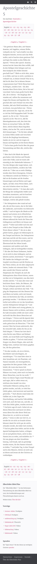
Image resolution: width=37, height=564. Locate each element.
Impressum (18, 557)
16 (6, 33)
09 (12, 30)
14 (28, 30)
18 (13, 33)
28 (19, 35)
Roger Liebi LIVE (10, 526)
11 (19, 30)
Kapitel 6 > (23, 42)
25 (8, 35)
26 (12, 35)
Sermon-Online (10, 511)
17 (9, 33)
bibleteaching (9, 529)
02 (14, 27)
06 (29, 27)
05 (25, 27)
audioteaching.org (10, 518)
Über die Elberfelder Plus (12, 560)
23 (30, 33)
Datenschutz (7, 557)
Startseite (16, 19)
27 (15, 35)
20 (20, 33)
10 (16, 30)
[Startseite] (28, 2)
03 (18, 27)
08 (9, 30)
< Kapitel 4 (14, 42)
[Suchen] (31, 2)
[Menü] (35, 2)
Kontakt (27, 557)
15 (32, 30)
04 (21, 27)
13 (25, 30)
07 (5, 30)
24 (5, 35)
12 (22, 30)
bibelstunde (8, 533)
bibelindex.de (9, 522)
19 (16, 33)
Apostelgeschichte (9, 22)
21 (23, 33)
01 (11, 27)
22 (26, 33)
